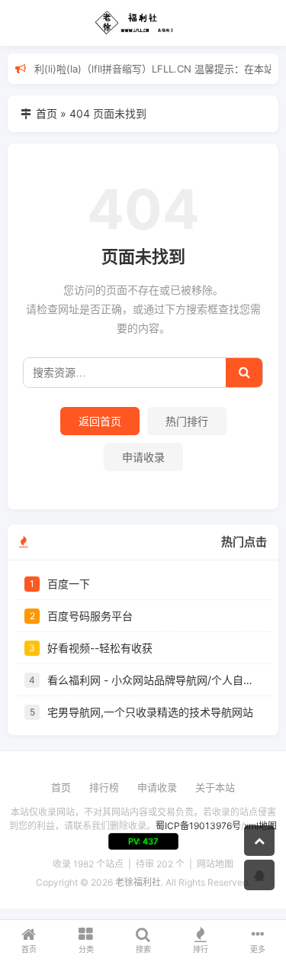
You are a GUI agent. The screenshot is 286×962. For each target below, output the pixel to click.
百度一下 (68, 583)
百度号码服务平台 (90, 615)
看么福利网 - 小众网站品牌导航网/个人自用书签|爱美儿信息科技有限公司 (154, 679)
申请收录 (143, 456)
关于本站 (215, 787)
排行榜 (104, 787)
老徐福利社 (138, 882)
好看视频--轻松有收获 (100, 647)
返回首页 (100, 421)
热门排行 (186, 421)
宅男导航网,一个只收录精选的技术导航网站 (150, 711)
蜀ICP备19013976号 (198, 825)
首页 (46, 113)
